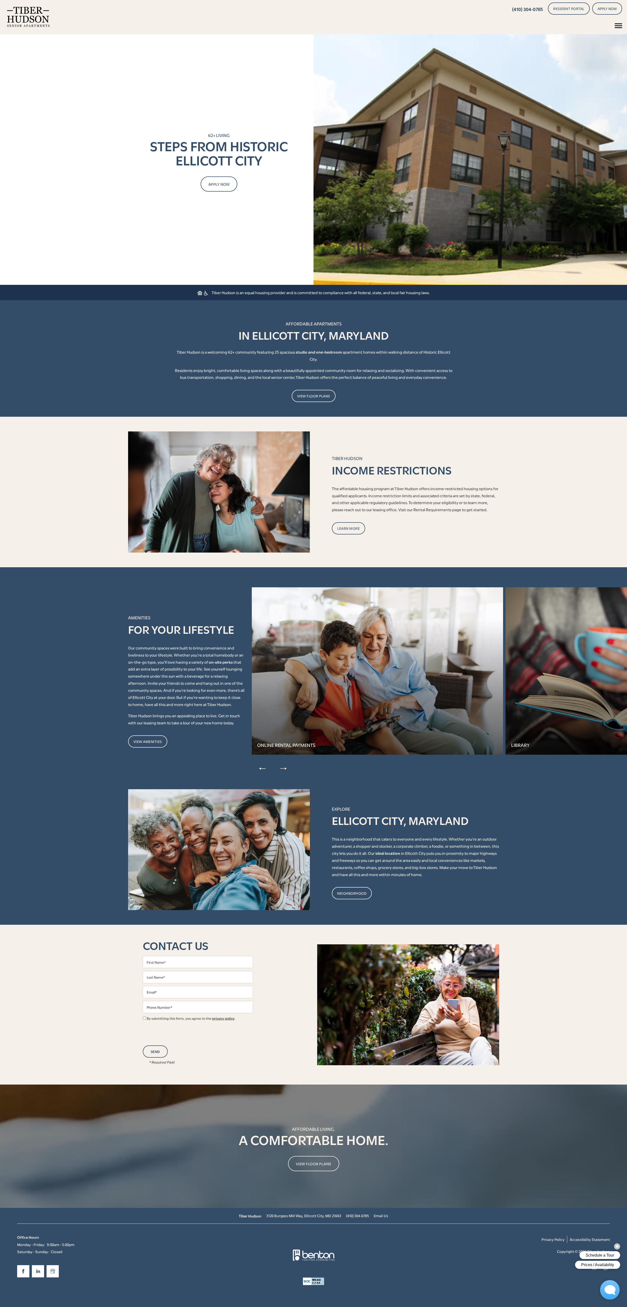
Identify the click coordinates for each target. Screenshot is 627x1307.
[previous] (262, 768)
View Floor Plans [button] (313, 1163)
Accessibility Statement (590, 1239)
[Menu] (618, 25)
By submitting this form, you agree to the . (191, 1018)
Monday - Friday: (31, 1244)
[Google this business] (53, 1271)
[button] (569, 8)
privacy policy (223, 1018)
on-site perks (221, 662)
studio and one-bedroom (319, 352)
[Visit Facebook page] (23, 1271)
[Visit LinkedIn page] (38, 1271)
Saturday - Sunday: (33, 1251)
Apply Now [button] (219, 184)
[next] (283, 768)
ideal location (387, 853)
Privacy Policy (553, 1239)
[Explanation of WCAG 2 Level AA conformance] (313, 1281)
